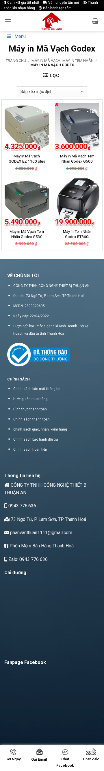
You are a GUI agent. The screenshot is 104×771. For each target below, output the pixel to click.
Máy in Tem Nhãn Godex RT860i (77, 234)
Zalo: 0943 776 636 (27, 559)
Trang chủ (16, 60)
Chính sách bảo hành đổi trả (35, 439)
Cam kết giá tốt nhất (22, 3)
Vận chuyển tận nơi (63, 3)
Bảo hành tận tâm (57, 8)
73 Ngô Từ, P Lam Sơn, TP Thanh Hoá (48, 519)
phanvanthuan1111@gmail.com (40, 532)
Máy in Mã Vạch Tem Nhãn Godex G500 (77, 158)
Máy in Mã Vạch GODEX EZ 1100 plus (27, 158)
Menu (20, 36)
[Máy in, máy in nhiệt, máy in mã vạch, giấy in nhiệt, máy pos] (51, 21)
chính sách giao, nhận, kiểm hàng (40, 429)
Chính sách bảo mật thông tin (36, 389)
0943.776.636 (21, 506)
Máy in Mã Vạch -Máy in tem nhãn (62, 60)
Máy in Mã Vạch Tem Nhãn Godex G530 (27, 234)
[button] (7, 21)
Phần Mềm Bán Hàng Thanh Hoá (41, 546)
